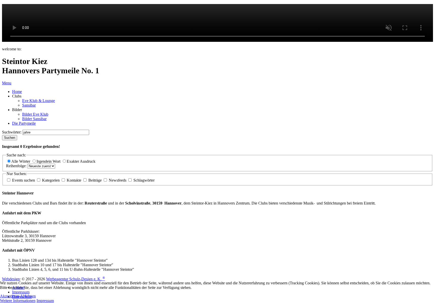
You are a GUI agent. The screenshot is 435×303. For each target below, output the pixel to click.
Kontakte (74, 180)
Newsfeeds (117, 180)
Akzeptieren (9, 296)
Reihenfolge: (16, 166)
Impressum (45, 300)
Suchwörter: (12, 132)
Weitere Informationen (17, 300)
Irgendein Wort (49, 161)
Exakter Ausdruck (81, 161)
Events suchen (23, 180)
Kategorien (51, 180)
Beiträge (95, 180)
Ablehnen (28, 296)
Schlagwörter (143, 180)
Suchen (9, 138)
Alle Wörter (21, 161)
